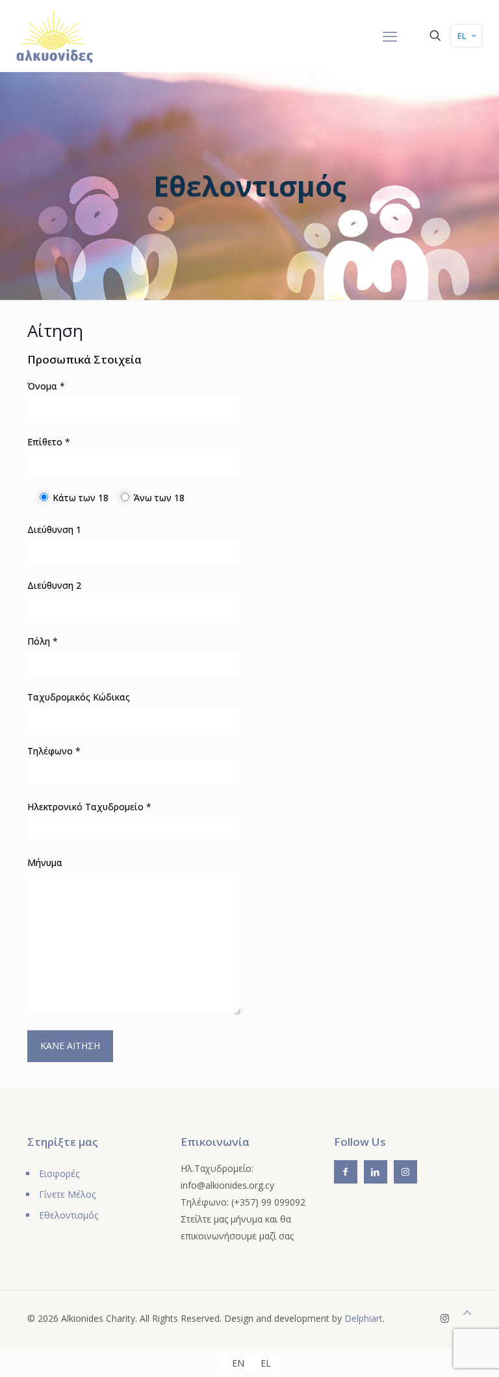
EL (461, 36)
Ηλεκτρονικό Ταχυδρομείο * (89, 806)
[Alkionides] (54, 35)
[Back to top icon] (467, 1312)
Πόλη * (42, 641)
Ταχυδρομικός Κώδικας (78, 697)
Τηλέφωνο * (54, 751)
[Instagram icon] (445, 1317)
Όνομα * (46, 386)
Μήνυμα (44, 862)
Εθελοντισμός (68, 1215)
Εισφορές (59, 1173)
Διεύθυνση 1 (54, 529)
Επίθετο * (48, 442)
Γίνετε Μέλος (67, 1194)
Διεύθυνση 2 (54, 585)
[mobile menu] (390, 36)
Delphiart (363, 1318)
